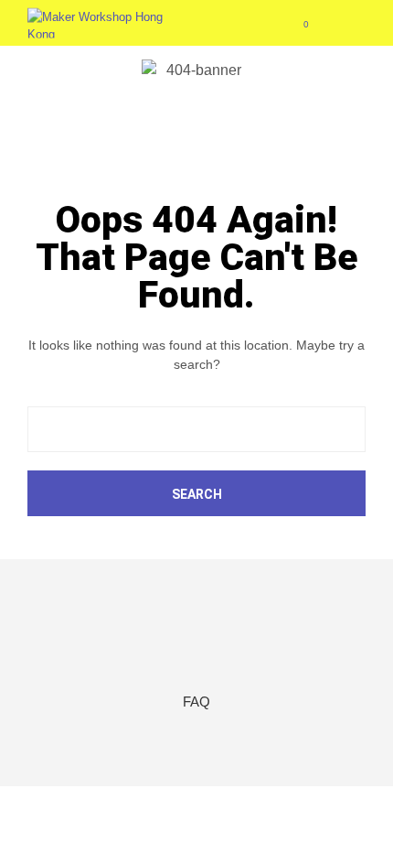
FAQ (196, 701)
